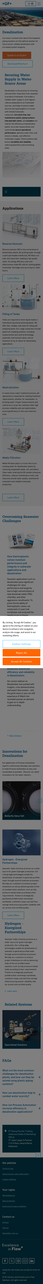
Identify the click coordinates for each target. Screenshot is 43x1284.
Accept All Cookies (21, 661)
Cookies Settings (21, 644)
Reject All (21, 652)
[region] (21, 642)
